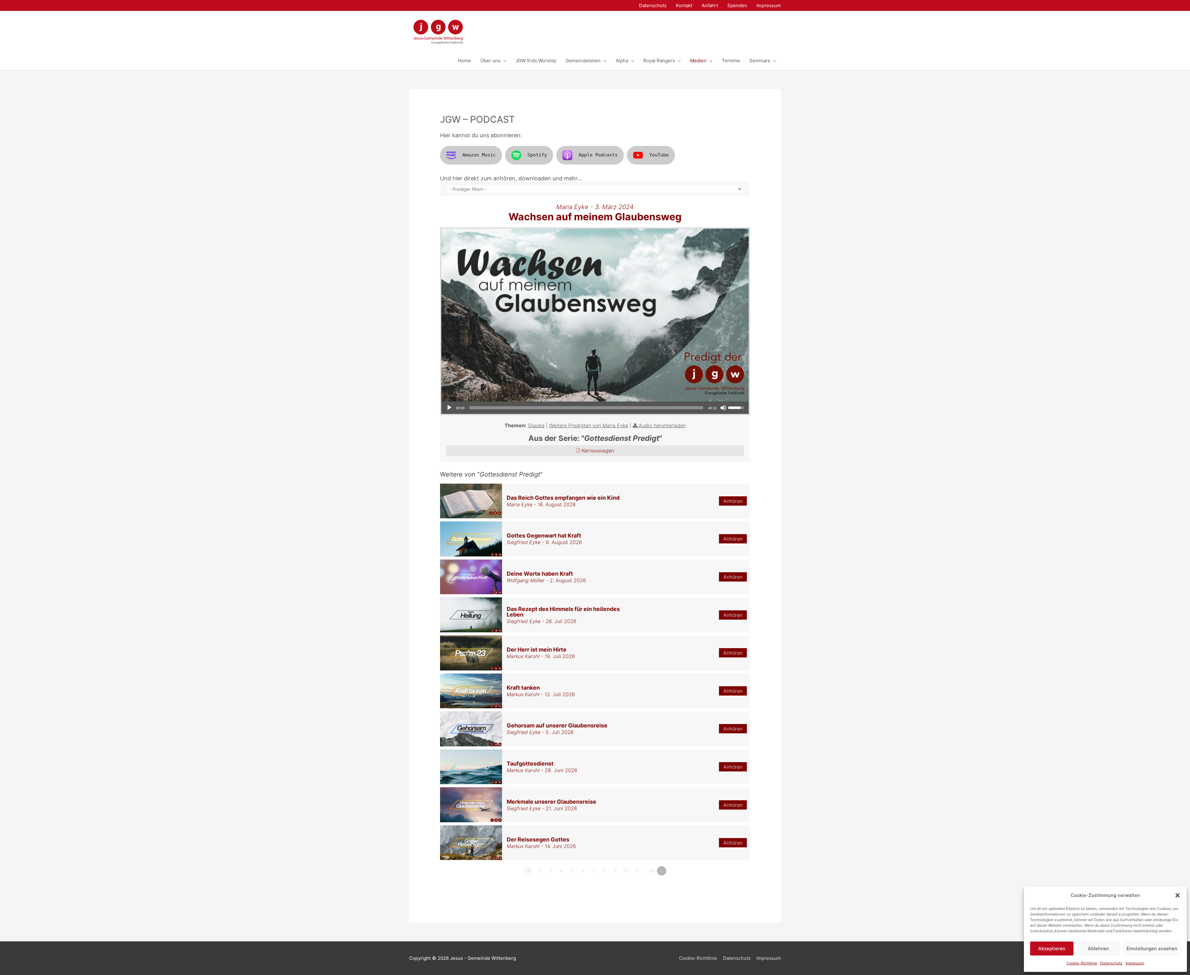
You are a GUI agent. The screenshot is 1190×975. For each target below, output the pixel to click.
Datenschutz (1111, 963)
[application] (595, 408)
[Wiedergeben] (449, 408)
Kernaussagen (598, 450)
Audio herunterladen (662, 425)
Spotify (537, 155)
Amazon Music (479, 155)
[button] (1178, 895)
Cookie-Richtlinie (1082, 963)
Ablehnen (1098, 948)
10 (626, 871)
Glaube (536, 425)
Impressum (1135, 963)
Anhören (733, 501)
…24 (650, 871)
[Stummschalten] (723, 408)
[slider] (586, 407)
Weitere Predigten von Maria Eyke (588, 425)
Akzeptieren (1051, 948)
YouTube (659, 155)
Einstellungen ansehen (1151, 948)
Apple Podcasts (598, 155)
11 (637, 871)
